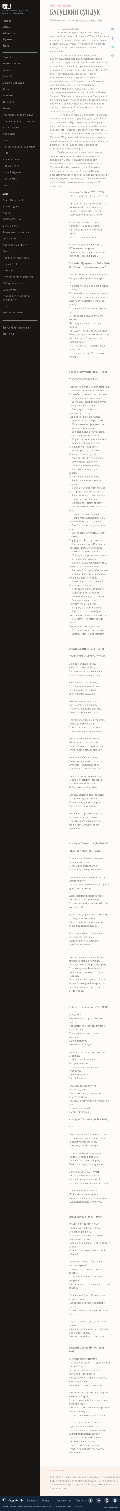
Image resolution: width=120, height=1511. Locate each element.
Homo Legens (10, 206)
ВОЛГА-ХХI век (12, 219)
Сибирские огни (12, 283)
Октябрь (7, 270)
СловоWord (9, 289)
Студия (7, 306)
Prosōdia (7, 57)
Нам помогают (64, 1500)
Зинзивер (8, 102)
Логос (6, 251)
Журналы (7, 39)
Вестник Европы (12, 63)
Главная (6, 20)
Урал (5, 185)
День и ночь (10, 225)
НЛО (5, 153)
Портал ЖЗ (8, 334)
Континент (9, 238)
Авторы (6, 27)
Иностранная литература (18, 121)
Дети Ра (7, 76)
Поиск (5, 45)
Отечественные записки (17, 276)
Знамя (6, 108)
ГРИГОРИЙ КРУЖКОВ (60, 5)
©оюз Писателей (12, 200)
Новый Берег (10, 165)
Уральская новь (12, 312)
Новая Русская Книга (15, 257)
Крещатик (8, 134)
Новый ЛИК (9, 264)
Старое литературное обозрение (16, 297)
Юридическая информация (111, 1507)
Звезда (6, 89)
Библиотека (8, 33)
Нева (5, 140)
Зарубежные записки (15, 232)
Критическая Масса (14, 245)
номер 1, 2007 (96, 19)
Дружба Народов (13, 82)
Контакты (47, 1500)
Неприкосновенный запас (18, 146)
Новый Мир (9, 178)
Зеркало (7, 95)
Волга (6, 70)
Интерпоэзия (10, 127)
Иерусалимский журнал (17, 114)
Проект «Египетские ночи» (16, 327)
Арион (6, 213)
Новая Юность (11, 159)
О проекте (32, 1500)
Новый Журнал (11, 172)
